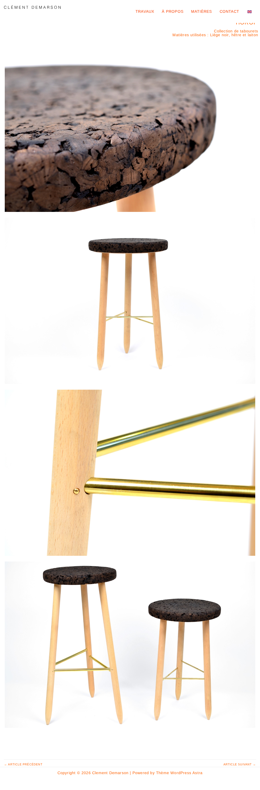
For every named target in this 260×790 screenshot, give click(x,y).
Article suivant (239, 764)
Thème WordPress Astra (179, 773)
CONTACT (229, 11)
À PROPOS (172, 11)
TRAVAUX (145, 11)
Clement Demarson (34, 15)
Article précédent (23, 764)
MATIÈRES (201, 11)
